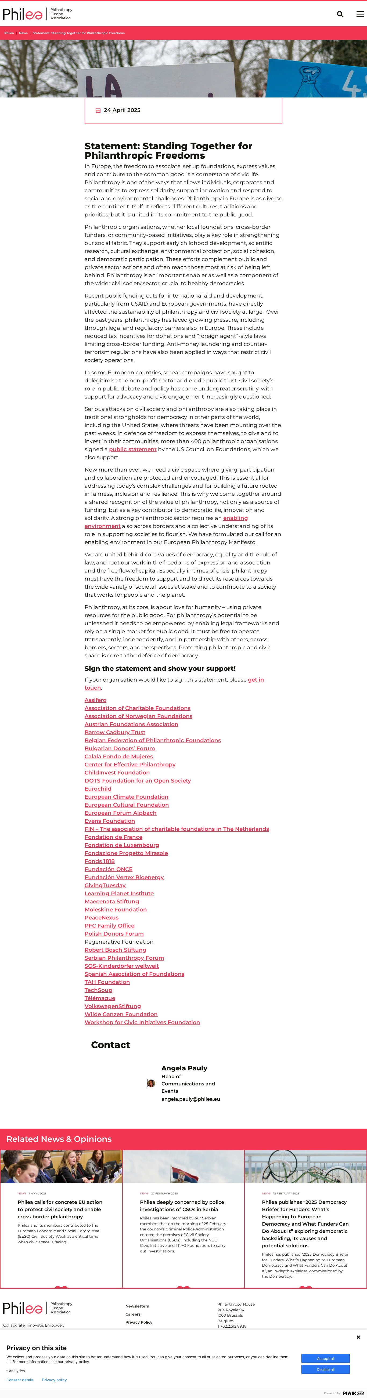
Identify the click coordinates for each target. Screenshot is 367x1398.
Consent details (20, 1380)
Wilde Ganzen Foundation (121, 1014)
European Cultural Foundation (127, 805)
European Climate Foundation (126, 797)
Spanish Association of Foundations (134, 974)
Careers (133, 1314)
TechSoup (98, 990)
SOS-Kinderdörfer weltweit (122, 966)
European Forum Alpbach (121, 813)
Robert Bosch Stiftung (115, 950)
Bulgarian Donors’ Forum (120, 748)
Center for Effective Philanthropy (130, 764)
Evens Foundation (110, 821)
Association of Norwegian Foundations (138, 716)
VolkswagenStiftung (113, 1006)
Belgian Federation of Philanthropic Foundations (153, 740)
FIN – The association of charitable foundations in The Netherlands (177, 829)
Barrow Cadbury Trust (115, 732)
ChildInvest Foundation (117, 772)
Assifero (95, 700)
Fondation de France (113, 837)
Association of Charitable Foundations (137, 708)
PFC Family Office (109, 925)
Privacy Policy (138, 1322)
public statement (133, 449)
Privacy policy (54, 1380)
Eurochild (98, 788)
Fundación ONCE (108, 869)
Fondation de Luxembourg (122, 845)
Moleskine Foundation (116, 909)
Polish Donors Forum (114, 933)
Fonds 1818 (100, 861)
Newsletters (137, 1306)
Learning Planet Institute (119, 893)
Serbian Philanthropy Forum (124, 958)
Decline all (325, 1369)
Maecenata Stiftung (112, 901)
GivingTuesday (105, 885)
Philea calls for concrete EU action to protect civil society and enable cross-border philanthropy (60, 1209)
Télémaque (100, 998)
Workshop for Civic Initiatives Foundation (142, 1022)
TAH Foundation (107, 982)
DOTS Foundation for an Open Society (138, 780)
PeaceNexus (101, 917)
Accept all (325, 1358)
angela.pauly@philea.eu (190, 1099)
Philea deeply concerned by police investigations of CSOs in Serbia (182, 1205)
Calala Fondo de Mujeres (119, 756)
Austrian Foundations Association (131, 724)
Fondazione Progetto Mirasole (126, 853)
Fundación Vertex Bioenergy (124, 877)
